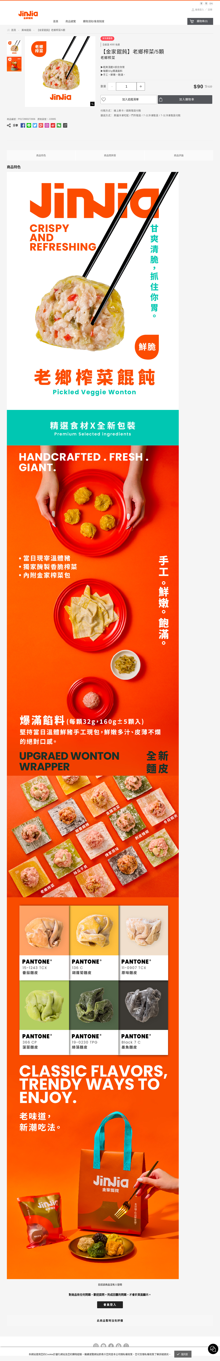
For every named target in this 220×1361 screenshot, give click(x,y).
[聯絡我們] (118, 1346)
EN (211, 3)
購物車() (202, 21)
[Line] (103, 1346)
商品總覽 (70, 21)
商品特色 (41, 155)
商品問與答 (110, 155)
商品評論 (179, 155)
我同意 (184, 1354)
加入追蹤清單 (130, 99)
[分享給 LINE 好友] (29, 125)
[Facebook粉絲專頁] (111, 1346)
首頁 (55, 21)
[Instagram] (96, 1346)
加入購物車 (186, 99)
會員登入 (199, 9)
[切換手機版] (126, 1346)
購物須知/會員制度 (93, 21)
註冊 (210, 9)
